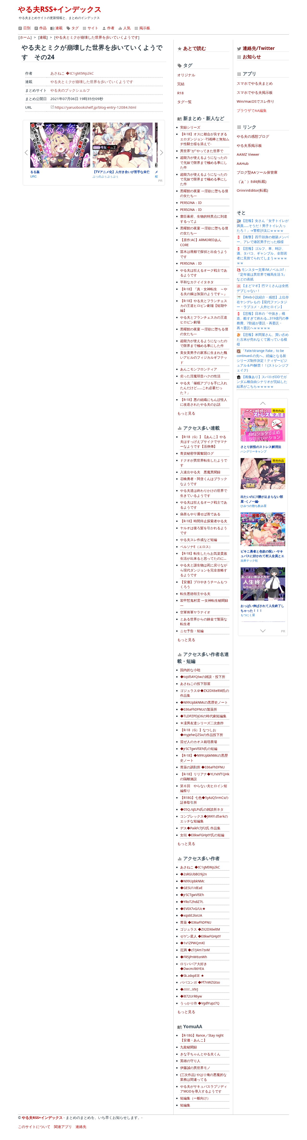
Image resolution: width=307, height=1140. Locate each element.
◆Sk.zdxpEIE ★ (192, 976)
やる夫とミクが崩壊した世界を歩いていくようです (91, 81)
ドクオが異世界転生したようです (203, 462)
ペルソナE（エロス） (196, 547)
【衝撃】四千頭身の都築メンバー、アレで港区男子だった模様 (263, 239)
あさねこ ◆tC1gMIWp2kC (72, 73)
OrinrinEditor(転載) (252, 190)
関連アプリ (63, 1126)
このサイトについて (34, 1126)
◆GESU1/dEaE (191, 888)
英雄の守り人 (190, 1061)
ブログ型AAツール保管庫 (257, 172)
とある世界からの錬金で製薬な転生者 (203, 621)
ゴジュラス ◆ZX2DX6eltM (200, 929)
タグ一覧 (184, 101)
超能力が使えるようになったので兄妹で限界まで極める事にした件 (203, 162)
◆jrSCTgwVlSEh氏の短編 (198, 749)
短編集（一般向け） (195, 1098)
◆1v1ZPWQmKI (192, 943)
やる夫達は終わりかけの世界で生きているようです (203, 493)
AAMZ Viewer (248, 154)
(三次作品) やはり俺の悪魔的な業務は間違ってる (203, 1077)
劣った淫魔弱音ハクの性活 (200, 376)
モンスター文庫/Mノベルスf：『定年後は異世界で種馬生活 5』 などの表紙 (262, 274)
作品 (42, 27)
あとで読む (194, 48)
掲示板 (144, 27)
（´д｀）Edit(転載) (251, 181)
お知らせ (252, 56)
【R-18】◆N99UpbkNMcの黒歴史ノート (204, 757)
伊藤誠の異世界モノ (195, 1068)
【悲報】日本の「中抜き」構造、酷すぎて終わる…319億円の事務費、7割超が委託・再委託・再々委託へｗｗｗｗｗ (263, 320)
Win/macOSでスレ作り (255, 101)
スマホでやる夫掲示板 (255, 92)
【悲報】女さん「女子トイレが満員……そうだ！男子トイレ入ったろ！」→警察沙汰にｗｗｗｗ (263, 226)
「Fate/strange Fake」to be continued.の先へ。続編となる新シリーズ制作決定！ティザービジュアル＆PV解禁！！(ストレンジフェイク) (263, 360)
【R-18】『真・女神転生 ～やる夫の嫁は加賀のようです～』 (203, 291)
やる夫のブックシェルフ (70, 90)
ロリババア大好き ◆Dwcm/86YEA (193, 966)
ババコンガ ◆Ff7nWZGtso (200, 982)
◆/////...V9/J (189, 989)
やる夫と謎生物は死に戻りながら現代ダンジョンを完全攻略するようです (203, 570)
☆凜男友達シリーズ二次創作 (202, 723)
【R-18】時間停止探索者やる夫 (203, 521)
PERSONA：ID (191, 203)
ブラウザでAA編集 (252, 110)
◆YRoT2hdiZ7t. (192, 902)
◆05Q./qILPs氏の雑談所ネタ (202, 809)
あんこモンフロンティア (198, 369)
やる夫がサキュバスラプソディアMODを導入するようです (203, 1088)
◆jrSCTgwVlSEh (192, 895)
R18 (180, 92)
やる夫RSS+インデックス (60, 9)
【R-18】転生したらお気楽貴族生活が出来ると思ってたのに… (203, 555)
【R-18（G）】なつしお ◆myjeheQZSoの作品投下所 (201, 732)
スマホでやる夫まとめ (255, 83)
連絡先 (81, 1126)
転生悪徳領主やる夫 (195, 594)
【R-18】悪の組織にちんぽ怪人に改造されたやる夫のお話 (203, 402)
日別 (26, 27)
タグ (75, 27)
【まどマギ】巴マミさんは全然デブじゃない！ (263, 288)
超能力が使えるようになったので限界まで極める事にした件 (203, 343)
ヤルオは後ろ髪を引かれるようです (203, 530)
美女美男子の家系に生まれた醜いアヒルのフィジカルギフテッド (203, 357)
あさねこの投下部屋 (195, 684)
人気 (126, 27)
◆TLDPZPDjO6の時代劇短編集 (203, 716)
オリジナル (186, 74)
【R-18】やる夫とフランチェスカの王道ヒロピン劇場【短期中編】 (203, 306)
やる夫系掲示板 (249, 145)
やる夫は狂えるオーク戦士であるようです (203, 272)
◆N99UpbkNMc (192, 881)
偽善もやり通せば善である (200, 514)
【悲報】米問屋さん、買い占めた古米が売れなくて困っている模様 (263, 339)
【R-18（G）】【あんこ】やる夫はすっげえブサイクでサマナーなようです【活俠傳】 (203, 442)
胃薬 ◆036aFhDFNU (195, 922)
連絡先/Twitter (258, 48)
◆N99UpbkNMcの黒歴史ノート (204, 702)
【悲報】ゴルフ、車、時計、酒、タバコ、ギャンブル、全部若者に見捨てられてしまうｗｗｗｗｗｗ (262, 255)
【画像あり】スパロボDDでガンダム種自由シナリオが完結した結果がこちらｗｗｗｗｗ (262, 382)
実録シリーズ (190, 127)
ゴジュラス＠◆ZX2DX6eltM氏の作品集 (204, 693)
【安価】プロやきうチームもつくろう (203, 584)
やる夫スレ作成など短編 (198, 540)
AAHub (242, 163)
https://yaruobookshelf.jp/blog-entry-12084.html (95, 107)
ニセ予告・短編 (192, 631)
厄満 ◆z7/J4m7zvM (195, 950)
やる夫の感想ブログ (253, 136)
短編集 (185, 1105)
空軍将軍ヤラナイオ (195, 612)
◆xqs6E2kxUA (191, 915)
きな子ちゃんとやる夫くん (200, 1054)
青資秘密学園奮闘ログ (197, 453)
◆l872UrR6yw (191, 996)
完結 (180, 83)
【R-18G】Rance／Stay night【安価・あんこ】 (202, 1037)
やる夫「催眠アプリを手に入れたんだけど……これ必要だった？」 (203, 388)
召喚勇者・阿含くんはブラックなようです (203, 481)
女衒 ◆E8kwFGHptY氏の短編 (202, 835)
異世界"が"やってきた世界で (201, 151)
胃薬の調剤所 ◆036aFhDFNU (202, 767)
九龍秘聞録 (188, 1047)
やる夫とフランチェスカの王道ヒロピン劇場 (203, 319)
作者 (110, 27)
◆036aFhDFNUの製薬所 (198, 709)
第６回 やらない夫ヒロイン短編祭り (203, 788)
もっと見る (186, 413)
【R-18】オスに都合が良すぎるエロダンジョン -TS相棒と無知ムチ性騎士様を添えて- (204, 139)
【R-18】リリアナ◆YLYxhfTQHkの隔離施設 (204, 776)
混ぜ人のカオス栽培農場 (198, 742)
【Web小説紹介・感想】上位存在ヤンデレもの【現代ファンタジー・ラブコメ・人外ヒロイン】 (263, 302)
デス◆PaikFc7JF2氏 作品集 (200, 828)
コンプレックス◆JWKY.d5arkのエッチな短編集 (204, 818)
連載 (58, 27)
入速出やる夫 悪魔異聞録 (200, 472)
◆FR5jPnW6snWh (193, 957)
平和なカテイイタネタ (197, 282)
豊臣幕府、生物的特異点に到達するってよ (203, 218)
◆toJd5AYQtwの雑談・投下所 (202, 677)
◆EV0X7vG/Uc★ (193, 909)
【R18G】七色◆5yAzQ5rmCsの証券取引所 (204, 800)
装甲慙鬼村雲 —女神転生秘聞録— (204, 602)
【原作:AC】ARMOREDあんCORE (200, 242)
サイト (92, 27)
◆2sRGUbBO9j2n (193, 874)
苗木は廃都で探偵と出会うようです (203, 254)
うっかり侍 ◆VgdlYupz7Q (199, 1003)
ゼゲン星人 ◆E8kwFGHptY (200, 936)
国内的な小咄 (190, 670)
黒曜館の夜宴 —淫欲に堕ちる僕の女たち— (204, 193)
